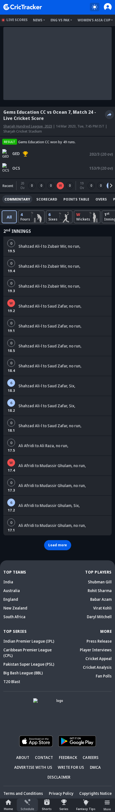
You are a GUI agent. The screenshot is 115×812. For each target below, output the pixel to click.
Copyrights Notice (95, 793)
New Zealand (15, 608)
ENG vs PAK (60, 20)
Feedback (68, 757)
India (8, 581)
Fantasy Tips (85, 809)
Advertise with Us (33, 767)
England (10, 599)
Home (8, 809)
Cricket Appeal (98, 658)
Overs (101, 199)
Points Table (76, 199)
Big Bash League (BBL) (23, 672)
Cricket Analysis (97, 667)
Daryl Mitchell (99, 616)
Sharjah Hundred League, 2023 (27, 126)
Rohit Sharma (100, 590)
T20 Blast (11, 681)
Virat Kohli (102, 608)
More (107, 809)
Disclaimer (59, 777)
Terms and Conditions (23, 793)
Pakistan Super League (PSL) (28, 664)
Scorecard (46, 199)
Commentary (17, 199)
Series (63, 809)
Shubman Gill (100, 581)
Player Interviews (96, 649)
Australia (11, 590)
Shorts (47, 809)
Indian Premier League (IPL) (28, 641)
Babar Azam (101, 599)
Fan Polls (104, 676)
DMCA (95, 767)
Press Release (99, 641)
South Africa (14, 616)
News (37, 20)
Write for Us (71, 767)
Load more (57, 545)
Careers (91, 757)
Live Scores (17, 19)
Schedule (27, 809)
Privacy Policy (61, 793)
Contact (44, 757)
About (22, 757)
